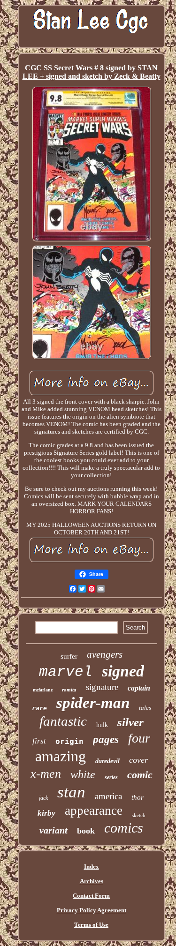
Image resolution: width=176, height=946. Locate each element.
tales (145, 707)
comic (140, 775)
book (86, 830)
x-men (46, 774)
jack (43, 798)
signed (123, 671)
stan (71, 792)
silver (130, 722)
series (111, 777)
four (139, 738)
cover (138, 760)
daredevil (107, 761)
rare (39, 708)
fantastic (63, 720)
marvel (65, 672)
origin (69, 741)
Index (91, 866)
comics (123, 827)
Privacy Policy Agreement (91, 910)
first (39, 740)
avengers (104, 654)
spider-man (93, 702)
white (82, 774)
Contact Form (91, 895)
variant (53, 830)
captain (139, 688)
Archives (91, 881)
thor (137, 797)
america (108, 796)
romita (69, 689)
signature (102, 687)
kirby (46, 813)
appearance (93, 810)
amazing (60, 756)
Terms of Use (91, 924)
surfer (69, 656)
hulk (102, 724)
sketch (138, 815)
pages (106, 739)
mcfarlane (43, 689)
